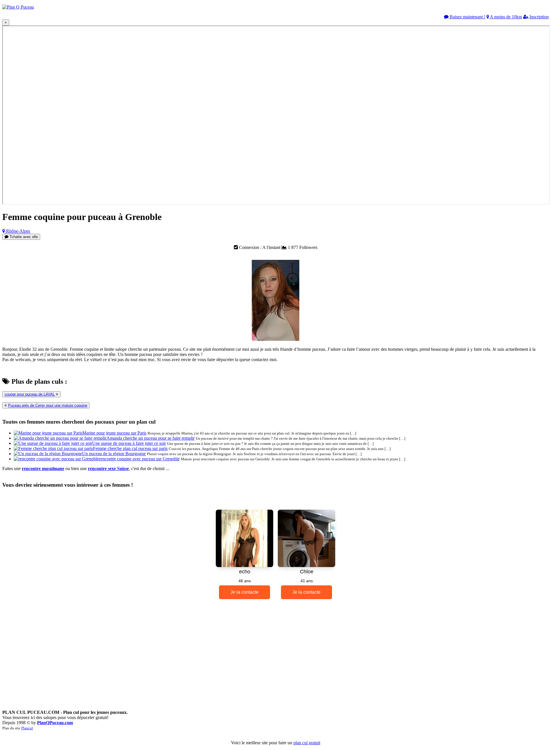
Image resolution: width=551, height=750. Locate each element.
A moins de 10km (505, 16)
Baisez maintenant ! (467, 16)
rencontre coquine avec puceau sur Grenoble (139, 458)
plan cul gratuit (306, 742)
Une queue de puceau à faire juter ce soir (129, 443)
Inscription (538, 16)
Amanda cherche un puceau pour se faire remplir (150, 438)
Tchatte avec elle (23, 237)
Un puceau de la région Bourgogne (114, 453)
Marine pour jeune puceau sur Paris (114, 432)
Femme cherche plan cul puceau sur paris (130, 448)
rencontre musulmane (43, 468)
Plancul (27, 728)
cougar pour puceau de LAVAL (30, 394)
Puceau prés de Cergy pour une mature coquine (47, 405)
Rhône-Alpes (17, 231)
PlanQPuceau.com (55, 722)
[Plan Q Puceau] (18, 7)
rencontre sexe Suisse (108, 468)
